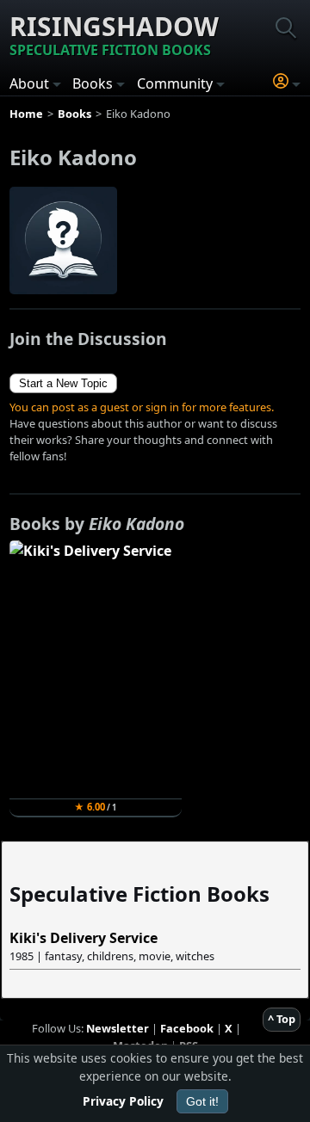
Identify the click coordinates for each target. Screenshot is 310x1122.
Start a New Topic (63, 383)
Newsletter (117, 1028)
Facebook (187, 1028)
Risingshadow (114, 34)
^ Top (281, 1018)
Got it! (202, 1101)
